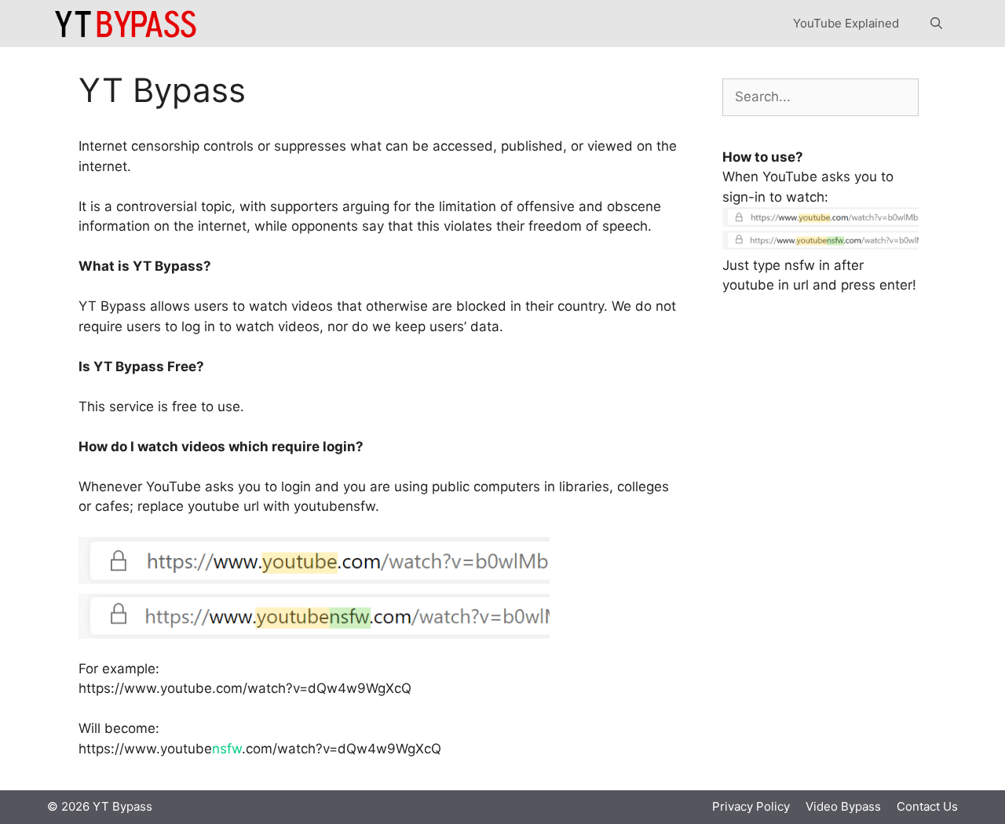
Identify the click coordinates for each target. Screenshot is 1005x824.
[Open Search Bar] (936, 23)
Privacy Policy (751, 806)
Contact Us (927, 806)
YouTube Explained (846, 23)
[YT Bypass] (126, 23)
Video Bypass (843, 806)
